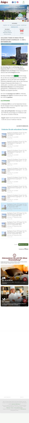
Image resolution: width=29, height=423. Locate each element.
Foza (16, 10)
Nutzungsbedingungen (18, 407)
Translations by (21, 249)
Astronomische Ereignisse (15, 25)
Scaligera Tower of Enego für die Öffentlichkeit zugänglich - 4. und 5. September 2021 (13, 39)
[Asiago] (4, 2)
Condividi (16, 244)
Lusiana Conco (11, 11)
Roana (16, 11)
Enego (13, 10)
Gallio (18, 10)
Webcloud (8, 407)
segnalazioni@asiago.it (16, 404)
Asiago (10, 10)
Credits (21, 397)
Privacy (12, 407)
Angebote (5, 25)
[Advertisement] (14, 319)
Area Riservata (7, 397)
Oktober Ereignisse (7, 34)
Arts (8, 25)
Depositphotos (23, 409)
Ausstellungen (24, 25)
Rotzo (19, 11)
